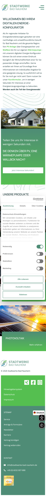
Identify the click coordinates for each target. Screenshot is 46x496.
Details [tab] (23, 206)
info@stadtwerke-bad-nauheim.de (22, 465)
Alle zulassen (23, 279)
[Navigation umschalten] (41, 7)
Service (7, 419)
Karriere (7, 435)
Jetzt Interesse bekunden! (23, 170)
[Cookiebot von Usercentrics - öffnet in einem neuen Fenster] (33, 199)
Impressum (9, 399)
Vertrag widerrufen (12, 445)
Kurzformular (14, 79)
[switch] (40, 254)
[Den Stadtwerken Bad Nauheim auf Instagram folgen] (40, 382)
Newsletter (8, 429)
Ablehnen (23, 295)
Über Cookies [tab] (37, 206)
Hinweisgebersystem (13, 389)
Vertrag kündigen (11, 440)
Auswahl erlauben (23, 287)
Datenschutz (9, 394)
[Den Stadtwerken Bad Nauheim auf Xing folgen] (26, 382)
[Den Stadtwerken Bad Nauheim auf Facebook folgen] (33, 382)
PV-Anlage (11, 46)
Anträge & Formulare (13, 424)
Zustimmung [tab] (8, 206)
